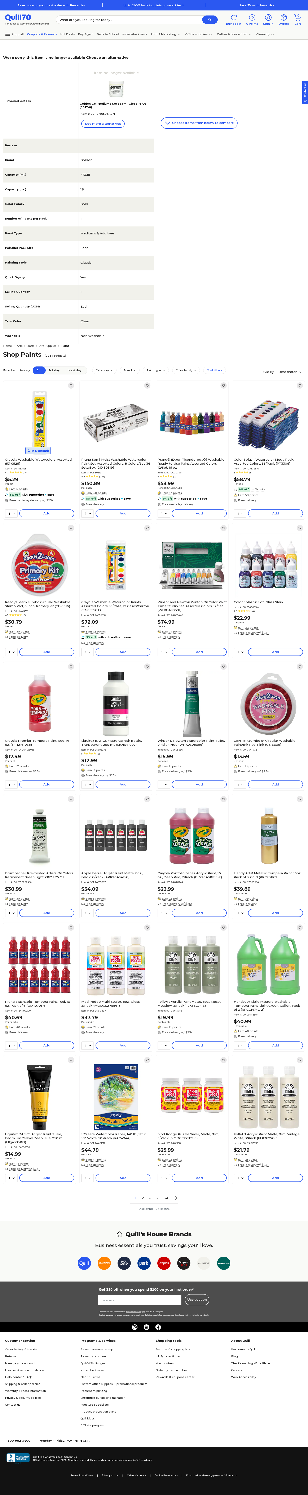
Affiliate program (92, 1425)
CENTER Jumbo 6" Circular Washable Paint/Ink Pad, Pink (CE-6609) (264, 743)
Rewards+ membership (96, 1349)
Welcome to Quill (243, 1349)
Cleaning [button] (263, 34)
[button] (210, 19)
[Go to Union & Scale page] (204, 1264)
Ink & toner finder (168, 1356)
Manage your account (20, 1363)
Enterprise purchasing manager (102, 1397)
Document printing (93, 1390)
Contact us (12, 1404)
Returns (10, 1356)
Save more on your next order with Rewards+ (51, 5)
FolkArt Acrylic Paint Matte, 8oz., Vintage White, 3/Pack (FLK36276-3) (267, 1136)
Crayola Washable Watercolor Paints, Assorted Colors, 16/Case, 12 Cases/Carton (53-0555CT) (115, 606)
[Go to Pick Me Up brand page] (124, 1264)
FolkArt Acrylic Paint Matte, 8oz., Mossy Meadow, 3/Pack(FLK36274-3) (189, 1004)
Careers (236, 1370)
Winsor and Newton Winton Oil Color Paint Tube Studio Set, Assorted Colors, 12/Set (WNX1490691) (192, 606)
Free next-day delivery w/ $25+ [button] (31, 500)
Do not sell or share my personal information (211, 1475)
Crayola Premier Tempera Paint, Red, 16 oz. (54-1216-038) (37, 743)
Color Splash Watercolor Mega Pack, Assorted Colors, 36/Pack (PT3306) (264, 461)
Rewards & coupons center (175, 1377)
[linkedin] (146, 1327)
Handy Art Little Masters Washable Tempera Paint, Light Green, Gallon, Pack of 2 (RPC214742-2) (267, 1006)
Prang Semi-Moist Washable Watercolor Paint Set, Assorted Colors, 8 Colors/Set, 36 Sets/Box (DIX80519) (115, 463)
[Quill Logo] (18, 17)
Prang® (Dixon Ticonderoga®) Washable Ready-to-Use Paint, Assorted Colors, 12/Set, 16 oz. (191, 463)
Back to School (108, 34)
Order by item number (171, 1370)
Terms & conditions (82, 1475)
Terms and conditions (133, 1312)
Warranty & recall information (25, 1390)
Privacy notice (110, 1475)
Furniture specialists (94, 1404)
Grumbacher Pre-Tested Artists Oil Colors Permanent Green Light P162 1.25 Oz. (39, 875)
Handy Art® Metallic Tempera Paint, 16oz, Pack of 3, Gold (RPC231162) (267, 875)
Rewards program (93, 1356)
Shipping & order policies (22, 1384)
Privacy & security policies (23, 1397)
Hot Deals (67, 34)
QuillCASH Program (93, 1363)
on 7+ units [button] (258, 489)
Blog (234, 1356)
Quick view (38, 443)
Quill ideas (87, 1418)
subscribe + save (134, 34)
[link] (71, 385)
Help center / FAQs (18, 1377)
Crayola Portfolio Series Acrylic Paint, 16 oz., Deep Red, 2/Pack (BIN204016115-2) (190, 875)
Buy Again (85, 34)
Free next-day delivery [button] (178, 504)
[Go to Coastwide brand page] (104, 1264)
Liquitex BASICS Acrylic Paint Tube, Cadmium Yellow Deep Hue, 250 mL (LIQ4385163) (34, 1138)
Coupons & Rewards (42, 34)
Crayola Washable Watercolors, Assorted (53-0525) (38, 461)
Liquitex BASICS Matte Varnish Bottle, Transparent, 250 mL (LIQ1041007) (111, 743)
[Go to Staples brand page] (164, 1264)
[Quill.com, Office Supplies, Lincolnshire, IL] (18, 1458)
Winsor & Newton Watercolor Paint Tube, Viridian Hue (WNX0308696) (191, 743)
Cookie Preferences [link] (166, 1475)
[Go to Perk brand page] (144, 1264)
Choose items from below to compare (202, 123)
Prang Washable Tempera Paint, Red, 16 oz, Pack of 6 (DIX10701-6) (37, 1004)
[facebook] (158, 1327)
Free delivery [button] (94, 504)
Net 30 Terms (90, 1377)
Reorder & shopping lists (173, 1349)
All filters (215, 370)
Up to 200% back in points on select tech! (153, 5)
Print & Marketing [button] (163, 34)
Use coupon (197, 1299)
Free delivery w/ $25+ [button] (253, 632)
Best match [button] (288, 372)
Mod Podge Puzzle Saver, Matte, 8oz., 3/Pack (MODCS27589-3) (188, 1136)
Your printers (165, 1363)
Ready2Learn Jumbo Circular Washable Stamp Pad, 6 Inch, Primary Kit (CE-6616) (37, 604)
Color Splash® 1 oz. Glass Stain (258, 602)
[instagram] (134, 1327)
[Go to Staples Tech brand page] (184, 1264)
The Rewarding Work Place (250, 1363)
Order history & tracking (22, 1349)
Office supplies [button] (196, 34)
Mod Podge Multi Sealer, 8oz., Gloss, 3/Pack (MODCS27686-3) (110, 1004)
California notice (136, 1475)
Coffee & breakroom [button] (232, 34)
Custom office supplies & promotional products (113, 1384)
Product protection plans (98, 1411)
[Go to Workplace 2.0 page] (224, 1264)
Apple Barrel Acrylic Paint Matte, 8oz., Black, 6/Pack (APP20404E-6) (112, 875)
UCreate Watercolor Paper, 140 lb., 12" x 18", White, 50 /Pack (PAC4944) (113, 1136)
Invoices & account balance (24, 1370)
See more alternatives (103, 124)
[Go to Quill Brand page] (84, 1264)
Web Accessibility (243, 1377)
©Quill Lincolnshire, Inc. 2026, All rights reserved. (61, 1460)
